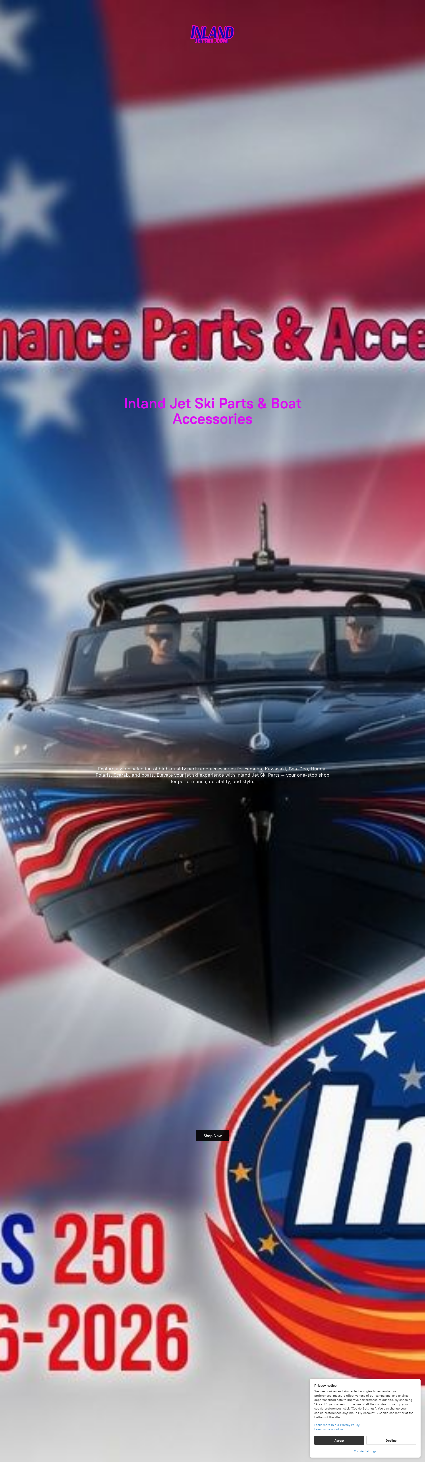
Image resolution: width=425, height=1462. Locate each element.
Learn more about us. (329, 1429)
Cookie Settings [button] (365, 1451)
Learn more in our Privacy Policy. (337, 1425)
